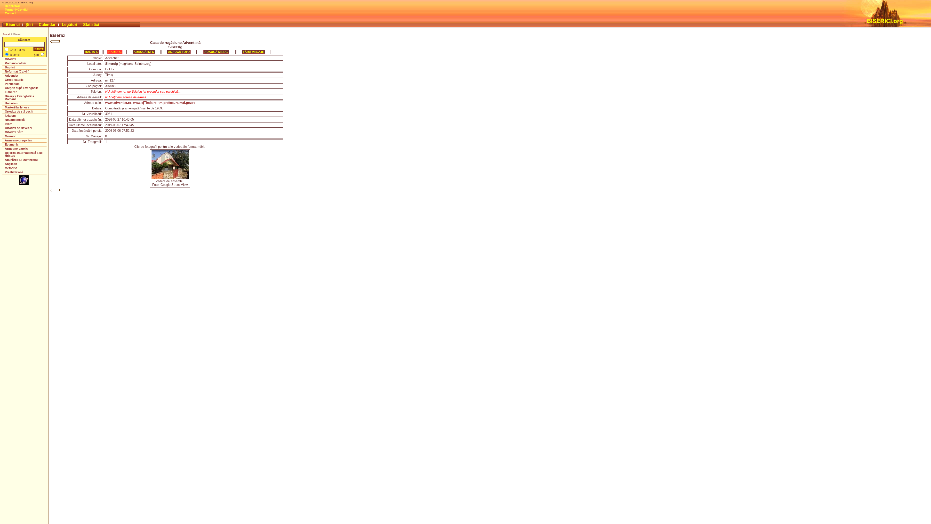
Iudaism (10, 115)
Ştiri (29, 25)
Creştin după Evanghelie (22, 88)
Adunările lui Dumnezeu (21, 159)
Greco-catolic (14, 79)
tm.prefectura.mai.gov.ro (177, 103)
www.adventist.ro (118, 103)
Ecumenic (12, 144)
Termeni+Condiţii (16, 9)
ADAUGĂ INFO (144, 51)
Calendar (47, 25)
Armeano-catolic (16, 148)
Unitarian (11, 103)
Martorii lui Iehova (17, 107)
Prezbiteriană (14, 172)
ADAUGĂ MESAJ (216, 51)
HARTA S (91, 51)
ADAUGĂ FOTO (178, 51)
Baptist (10, 67)
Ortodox (10, 59)
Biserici (13, 25)
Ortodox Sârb (14, 132)
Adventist (11, 75)
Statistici (91, 25)
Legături (69, 25)
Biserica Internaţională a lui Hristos (23, 154)
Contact (10, 13)
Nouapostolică (15, 119)
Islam (8, 124)
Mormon (10, 136)
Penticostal (12, 83)
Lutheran (11, 92)
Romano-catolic (16, 63)
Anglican (11, 164)
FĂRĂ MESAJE (253, 51)
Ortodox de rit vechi (18, 128)
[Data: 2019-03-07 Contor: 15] (170, 178)
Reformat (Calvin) (17, 71)
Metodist (11, 168)
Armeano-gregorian (18, 140)
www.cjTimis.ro (145, 103)
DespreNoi (12, 6)
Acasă (6, 34)
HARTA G (115, 51)
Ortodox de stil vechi (19, 111)
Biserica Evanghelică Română (19, 98)
